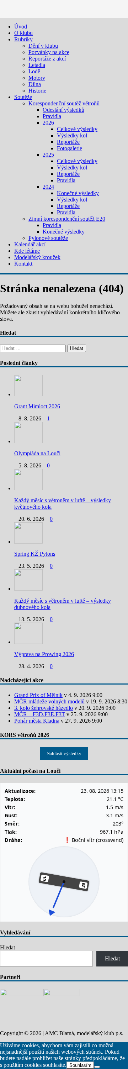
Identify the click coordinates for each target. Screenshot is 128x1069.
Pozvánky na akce (48, 52)
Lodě (34, 71)
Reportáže (68, 142)
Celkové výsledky (77, 129)
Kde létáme (27, 251)
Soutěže (23, 97)
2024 (48, 187)
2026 (48, 123)
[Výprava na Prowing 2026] (28, 642)
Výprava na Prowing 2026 (44, 654)
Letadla (36, 65)
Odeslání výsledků (63, 110)
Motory (36, 78)
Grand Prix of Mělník (38, 695)
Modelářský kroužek (37, 257)
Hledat (7, 947)
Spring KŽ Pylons (34, 554)
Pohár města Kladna (36, 721)
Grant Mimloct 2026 (37, 406)
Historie (37, 91)
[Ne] (97, 1067)
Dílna (34, 84)
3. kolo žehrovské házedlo (43, 708)
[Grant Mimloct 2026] (28, 394)
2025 (48, 155)
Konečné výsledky (78, 193)
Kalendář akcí (30, 244)
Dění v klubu (43, 46)
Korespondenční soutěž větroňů (64, 103)
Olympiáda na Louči (37, 453)
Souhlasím (80, 1065)
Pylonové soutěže (48, 238)
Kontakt (23, 264)
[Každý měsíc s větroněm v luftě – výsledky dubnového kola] (28, 589)
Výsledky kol (72, 135)
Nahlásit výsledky (64, 753)
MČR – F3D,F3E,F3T (39, 714)
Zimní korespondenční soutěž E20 (66, 219)
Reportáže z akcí (47, 59)
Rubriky (23, 39)
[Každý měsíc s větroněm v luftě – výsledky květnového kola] (28, 488)
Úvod (20, 26)
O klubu (23, 33)
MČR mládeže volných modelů (49, 701)
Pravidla (52, 116)
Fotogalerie (69, 148)
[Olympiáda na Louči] (28, 441)
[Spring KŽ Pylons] (28, 542)
